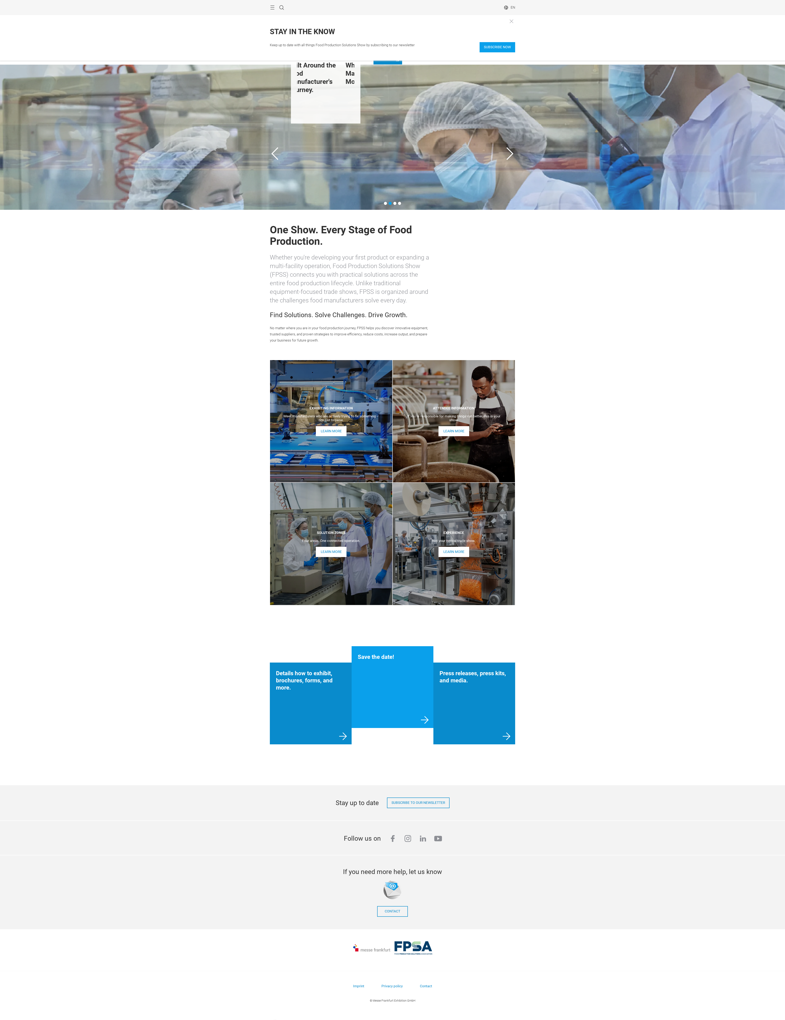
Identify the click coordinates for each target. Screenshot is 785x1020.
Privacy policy (392, 986)
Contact (392, 911)
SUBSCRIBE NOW (497, 47)
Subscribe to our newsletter (418, 803)
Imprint (358, 986)
